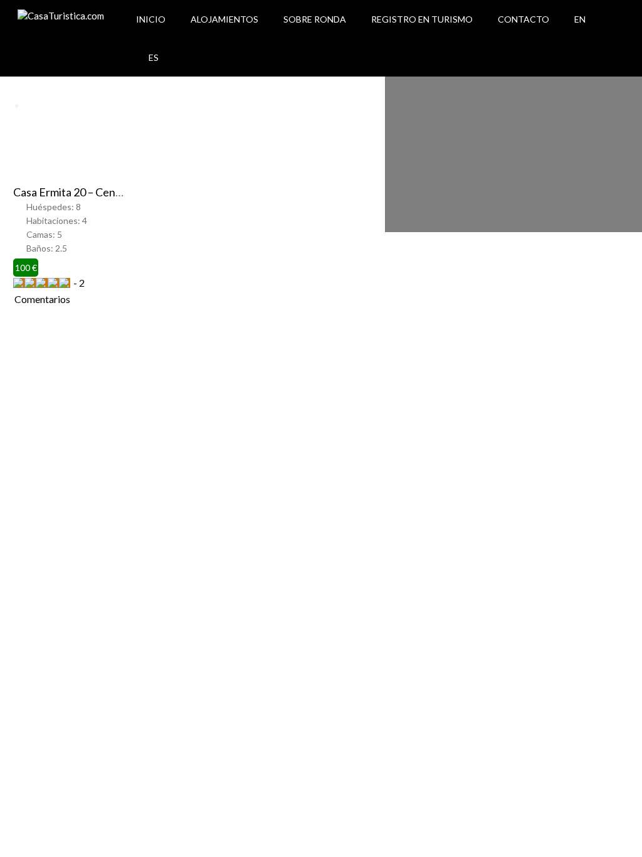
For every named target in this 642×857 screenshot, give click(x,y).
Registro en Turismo (422, 19)
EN (580, 19)
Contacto (523, 19)
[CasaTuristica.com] (61, 15)
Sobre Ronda (314, 19)
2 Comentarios (49, 291)
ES (154, 57)
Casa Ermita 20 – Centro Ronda (88, 192)
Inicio (151, 19)
